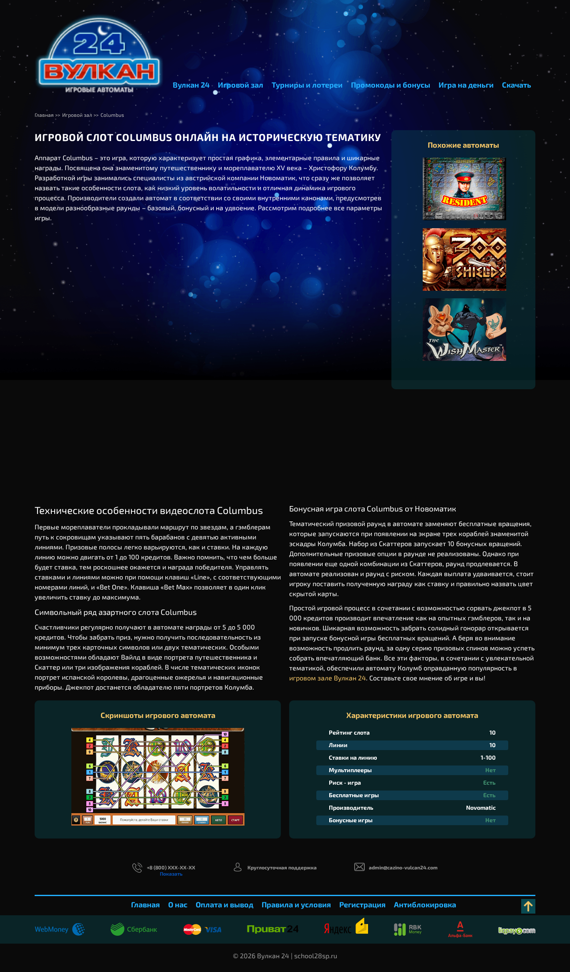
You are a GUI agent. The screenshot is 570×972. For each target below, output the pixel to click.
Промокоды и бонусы (390, 84)
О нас (177, 904)
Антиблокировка (425, 904)
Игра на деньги (466, 84)
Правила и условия (296, 904)
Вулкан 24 (191, 84)
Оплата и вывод (224, 904)
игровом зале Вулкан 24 (327, 678)
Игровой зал (240, 84)
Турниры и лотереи (307, 84)
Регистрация (362, 904)
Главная (145, 904)
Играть (464, 197)
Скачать (516, 84)
